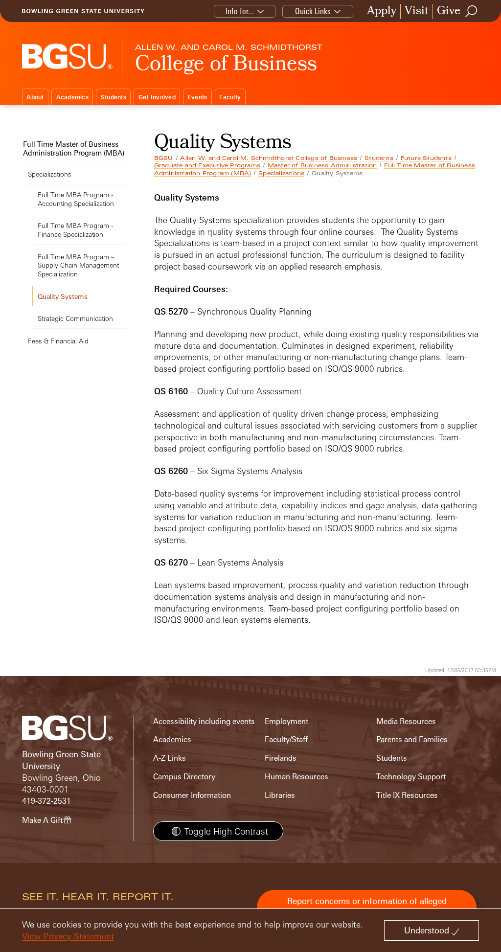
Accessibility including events (204, 721)
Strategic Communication (75, 318)
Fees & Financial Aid (58, 341)
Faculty (230, 97)
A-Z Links (169, 758)
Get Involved (157, 97)
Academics (72, 97)
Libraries (280, 795)
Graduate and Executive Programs (207, 165)
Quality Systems (63, 296)
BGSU (163, 158)
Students (113, 97)
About (35, 97)
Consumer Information (192, 795)
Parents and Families (412, 739)
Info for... (240, 11)
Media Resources (406, 721)
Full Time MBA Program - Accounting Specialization (76, 198)
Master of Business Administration (322, 165)
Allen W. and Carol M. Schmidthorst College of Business (268, 158)
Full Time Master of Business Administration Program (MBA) (73, 148)
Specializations (281, 173)
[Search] (471, 11)
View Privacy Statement (68, 936)
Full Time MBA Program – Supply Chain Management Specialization (78, 265)
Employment (286, 721)
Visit (417, 11)
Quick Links (313, 11)
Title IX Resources (407, 795)
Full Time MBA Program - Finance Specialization (75, 229)
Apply (381, 11)
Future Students (426, 158)
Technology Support (411, 776)
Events (197, 97)
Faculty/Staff (286, 739)
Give (448, 11)
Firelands (280, 758)
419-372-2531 (46, 801)
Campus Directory (184, 776)
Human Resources (296, 776)
